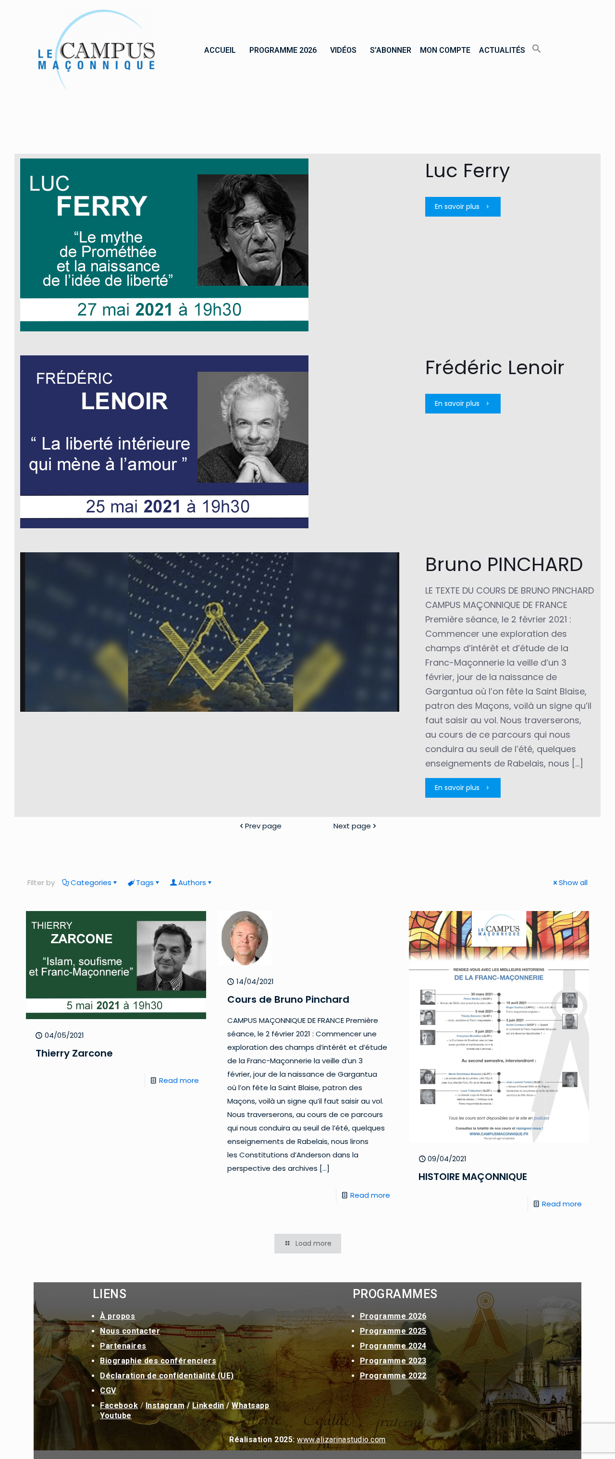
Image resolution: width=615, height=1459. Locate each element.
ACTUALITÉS (502, 50)
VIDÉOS (343, 50)
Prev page (263, 826)
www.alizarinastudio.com (341, 1439)
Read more (179, 1080)
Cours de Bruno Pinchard (288, 999)
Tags (145, 882)
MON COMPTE (445, 50)
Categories (91, 882)
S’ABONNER (390, 50)
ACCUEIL (220, 50)
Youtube (116, 1415)
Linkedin (208, 1405)
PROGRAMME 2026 (283, 50)
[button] (222, 50)
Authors (192, 882)
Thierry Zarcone (74, 1053)
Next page (352, 826)
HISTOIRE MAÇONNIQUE (472, 1176)
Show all (573, 882)
